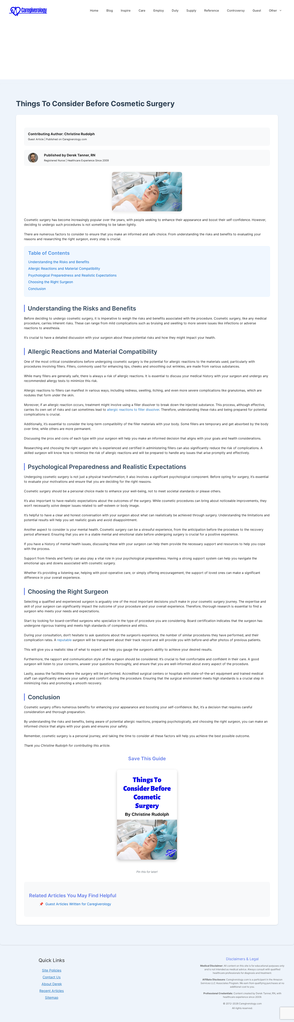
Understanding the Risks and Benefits (58, 262)
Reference (211, 10)
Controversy (236, 10)
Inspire (126, 10)
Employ (158, 10)
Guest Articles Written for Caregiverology (78, 904)
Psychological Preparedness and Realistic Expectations (72, 275)
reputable (64, 640)
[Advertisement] (147, 51)
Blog (109, 10)
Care (142, 10)
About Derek (52, 984)
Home (94, 10)
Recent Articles (51, 991)
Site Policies (51, 970)
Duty (175, 10)
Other (273, 10)
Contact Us (52, 977)
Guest (257, 10)
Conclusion (37, 289)
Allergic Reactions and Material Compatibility (64, 269)
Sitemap (51, 998)
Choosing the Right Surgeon (50, 282)
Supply (191, 10)
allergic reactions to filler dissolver (133, 410)
